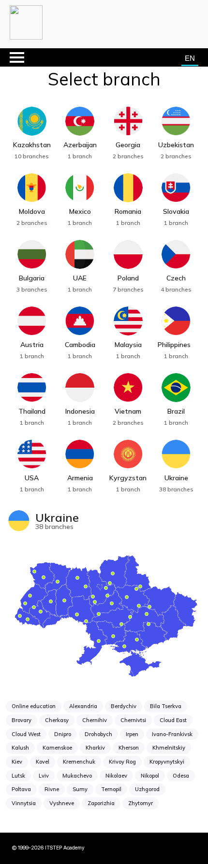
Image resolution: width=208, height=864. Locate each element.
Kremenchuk (79, 761)
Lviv (44, 775)
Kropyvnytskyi (166, 761)
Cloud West (26, 734)
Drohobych (98, 734)
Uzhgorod (147, 789)
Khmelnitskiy (168, 747)
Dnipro (62, 734)
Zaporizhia (101, 803)
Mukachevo (77, 775)
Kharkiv (95, 747)
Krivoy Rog (122, 761)
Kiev (17, 761)
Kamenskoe (57, 747)
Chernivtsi (133, 720)
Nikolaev (116, 775)
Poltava (21, 789)
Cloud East (173, 720)
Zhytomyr (140, 803)
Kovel (42, 761)
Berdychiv (123, 706)
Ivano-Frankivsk (172, 734)
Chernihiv (94, 720)
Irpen (132, 734)
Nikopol (150, 775)
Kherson (129, 747)
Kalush (20, 747)
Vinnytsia (24, 803)
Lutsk (18, 775)
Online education (34, 706)
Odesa (181, 775)
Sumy (80, 789)
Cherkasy (57, 720)
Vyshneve (61, 803)
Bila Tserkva (165, 706)
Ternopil (111, 789)
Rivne (52, 789)
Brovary (21, 720)
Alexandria (83, 706)
